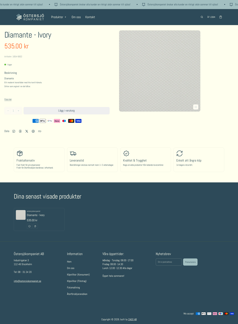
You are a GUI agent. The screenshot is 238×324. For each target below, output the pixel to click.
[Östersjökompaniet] (30, 17)
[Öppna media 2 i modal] (159, 71)
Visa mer (8, 99)
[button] (201, 17)
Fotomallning (73, 287)
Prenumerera (190, 262)
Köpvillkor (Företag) (76, 281)
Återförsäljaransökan (77, 294)
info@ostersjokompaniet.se (27, 281)
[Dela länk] (39, 131)
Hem (69, 261)
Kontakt (90, 17)
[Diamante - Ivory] (39, 219)
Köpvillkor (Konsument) (78, 274)
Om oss (76, 17)
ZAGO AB (132, 319)
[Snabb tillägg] (35, 226)
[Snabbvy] (29, 226)
